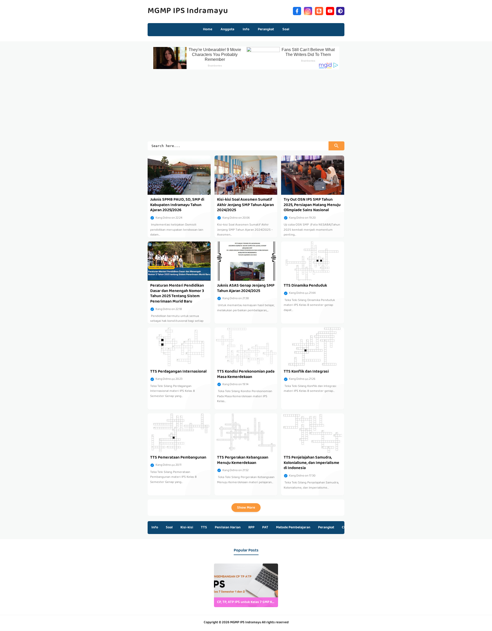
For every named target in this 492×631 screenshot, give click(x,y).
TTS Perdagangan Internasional (178, 371)
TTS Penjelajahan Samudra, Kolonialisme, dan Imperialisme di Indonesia (311, 463)
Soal (169, 528)
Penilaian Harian (228, 528)
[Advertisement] (246, 105)
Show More (246, 508)
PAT (265, 528)
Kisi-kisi (186, 528)
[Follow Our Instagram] (308, 10)
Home (207, 29)
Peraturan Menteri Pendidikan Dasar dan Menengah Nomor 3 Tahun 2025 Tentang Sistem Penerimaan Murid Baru (177, 293)
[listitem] (246, 585)
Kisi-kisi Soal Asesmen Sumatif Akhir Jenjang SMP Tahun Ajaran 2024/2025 (245, 205)
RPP (251, 528)
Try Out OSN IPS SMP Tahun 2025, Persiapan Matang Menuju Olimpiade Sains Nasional (312, 205)
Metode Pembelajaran (293, 528)
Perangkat (326, 528)
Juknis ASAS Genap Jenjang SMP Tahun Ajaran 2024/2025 (245, 288)
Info (154, 528)
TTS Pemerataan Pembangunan (178, 457)
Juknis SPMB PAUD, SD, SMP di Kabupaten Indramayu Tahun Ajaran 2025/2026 (177, 205)
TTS (204, 528)
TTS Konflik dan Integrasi (306, 371)
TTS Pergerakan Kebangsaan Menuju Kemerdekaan (242, 460)
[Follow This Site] (319, 10)
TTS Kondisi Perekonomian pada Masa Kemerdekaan (245, 374)
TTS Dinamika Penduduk (305, 285)
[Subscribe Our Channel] (330, 10)
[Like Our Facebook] (297, 10)
